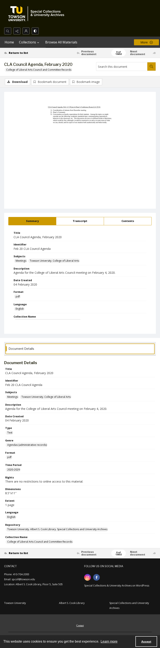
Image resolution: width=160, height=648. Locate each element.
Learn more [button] (109, 641)
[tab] (32, 221)
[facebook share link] (96, 577)
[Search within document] (151, 66)
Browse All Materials (61, 42)
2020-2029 (13, 469)
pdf (18, 296)
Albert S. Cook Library (72, 603)
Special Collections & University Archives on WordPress (116, 585)
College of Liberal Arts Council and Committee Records (38, 69)
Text (9, 432)
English (20, 308)
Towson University (15, 603)
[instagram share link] (87, 577)
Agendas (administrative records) (27, 445)
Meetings (21, 260)
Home (9, 42)
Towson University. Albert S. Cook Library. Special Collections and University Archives (57, 529)
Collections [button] (27, 42)
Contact (80, 625)
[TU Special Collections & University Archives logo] (37, 13)
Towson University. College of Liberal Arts (54, 260)
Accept (146, 641)
